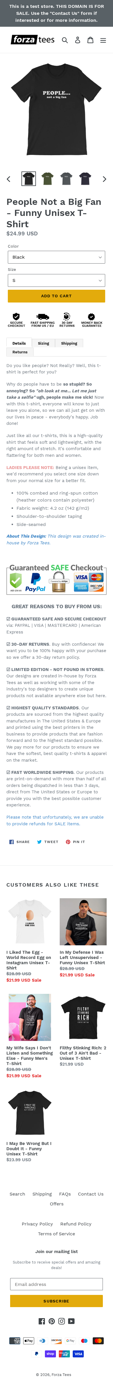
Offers (56, 1204)
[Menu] (103, 39)
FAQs (65, 1194)
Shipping (42, 1194)
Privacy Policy (37, 1224)
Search (17, 1194)
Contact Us (90, 1194)
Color (13, 246)
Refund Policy (76, 1224)
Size (12, 269)
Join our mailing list (56, 1251)
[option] (28, 178)
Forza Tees (61, 1374)
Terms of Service (56, 1233)
